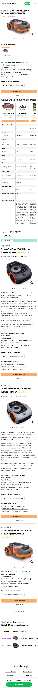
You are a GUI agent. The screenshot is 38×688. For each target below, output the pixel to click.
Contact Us (28, 676)
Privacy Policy (10, 672)
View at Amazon (19, 91)
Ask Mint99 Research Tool (13, 86)
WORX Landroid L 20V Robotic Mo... (13, 365)
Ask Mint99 (19, 684)
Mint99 (27, 3)
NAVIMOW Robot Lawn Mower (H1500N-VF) (8, 114)
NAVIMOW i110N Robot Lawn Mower (15, 511)
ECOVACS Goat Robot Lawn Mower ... (15, 367)
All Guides (10, 676)
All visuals (8, 109)
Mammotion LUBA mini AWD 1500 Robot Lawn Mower (22, 114)
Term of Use (27, 672)
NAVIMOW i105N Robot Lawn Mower (15, 369)
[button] (15, 38)
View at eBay (19, 95)
